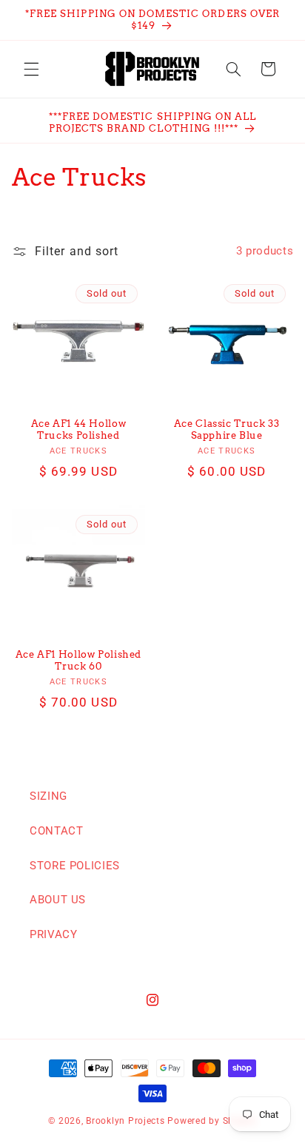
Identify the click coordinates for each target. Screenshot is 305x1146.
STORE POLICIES (75, 865)
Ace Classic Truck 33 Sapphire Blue (227, 429)
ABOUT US (58, 899)
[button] (31, 69)
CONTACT (56, 830)
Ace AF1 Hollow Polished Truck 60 (79, 660)
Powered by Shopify (211, 1121)
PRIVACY (53, 934)
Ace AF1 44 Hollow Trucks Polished (79, 429)
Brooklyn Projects (125, 1121)
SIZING (48, 796)
